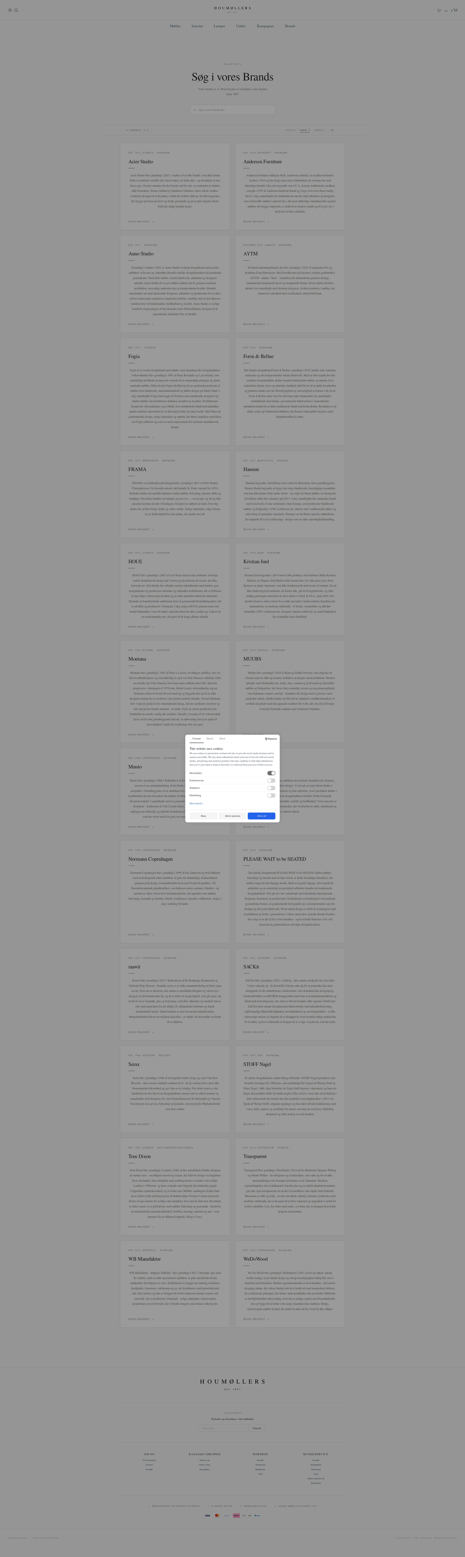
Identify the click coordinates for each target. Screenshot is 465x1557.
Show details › (196, 803)
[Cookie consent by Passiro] (271, 739)
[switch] (271, 773)
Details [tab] (210, 738)
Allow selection (232, 815)
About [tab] (222, 738)
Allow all (261, 815)
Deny (203, 815)
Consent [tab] (197, 738)
